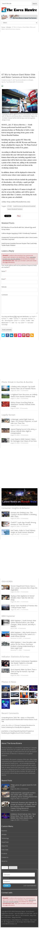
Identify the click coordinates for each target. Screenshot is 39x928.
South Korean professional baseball (24, 206)
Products (4, 853)
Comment (5, 295)
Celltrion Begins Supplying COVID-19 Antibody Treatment (19, 233)
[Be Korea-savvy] (20, 9)
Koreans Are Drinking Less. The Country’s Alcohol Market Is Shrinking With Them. (24, 514)
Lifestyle (8, 27)
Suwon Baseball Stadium (14, 209)
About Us (4, 861)
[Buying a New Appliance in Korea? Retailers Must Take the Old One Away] (6, 597)
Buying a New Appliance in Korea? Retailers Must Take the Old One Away (22, 598)
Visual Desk (5, 842)
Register (13, 867)
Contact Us (5, 857)
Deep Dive (5, 846)
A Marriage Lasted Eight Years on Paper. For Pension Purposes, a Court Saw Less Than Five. (24, 421)
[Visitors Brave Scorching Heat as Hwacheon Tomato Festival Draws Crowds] (6, 404)
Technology (5, 838)
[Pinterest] (28, 335)
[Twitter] (3, 335)
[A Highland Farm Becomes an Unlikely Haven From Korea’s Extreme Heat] (6, 396)
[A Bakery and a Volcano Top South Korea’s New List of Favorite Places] (6, 388)
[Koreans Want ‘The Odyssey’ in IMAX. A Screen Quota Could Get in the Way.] (33, 695)
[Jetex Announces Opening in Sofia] (24, 695)
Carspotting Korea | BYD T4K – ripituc (13, 717)
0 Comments (24, 390)
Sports (4, 82)
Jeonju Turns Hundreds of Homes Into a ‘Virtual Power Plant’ (24, 607)
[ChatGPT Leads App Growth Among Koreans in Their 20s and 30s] (6, 524)
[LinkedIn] (11, 335)
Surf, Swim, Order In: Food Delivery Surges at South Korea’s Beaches (23, 531)
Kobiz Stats (5, 850)
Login (5, 867)
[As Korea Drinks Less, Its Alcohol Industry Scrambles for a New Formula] (15, 701)
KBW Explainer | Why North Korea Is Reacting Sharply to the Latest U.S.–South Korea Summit (23, 634)
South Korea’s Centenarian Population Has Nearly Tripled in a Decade (24, 662)
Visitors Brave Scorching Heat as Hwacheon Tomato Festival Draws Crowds (23, 404)
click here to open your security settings (19, 258)
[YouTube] (24, 335)
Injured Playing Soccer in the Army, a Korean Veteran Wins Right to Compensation (23, 431)
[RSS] (32, 335)
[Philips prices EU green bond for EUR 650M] (6, 688)
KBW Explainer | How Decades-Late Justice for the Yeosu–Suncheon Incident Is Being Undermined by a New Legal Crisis (23, 645)
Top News (9, 82)
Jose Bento (5, 731)
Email (4, 279)
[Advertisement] (19, 51)
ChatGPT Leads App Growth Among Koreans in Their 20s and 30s (23, 523)
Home (3, 27)
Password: (6, 878)
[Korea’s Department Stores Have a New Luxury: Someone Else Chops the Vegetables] (6, 587)
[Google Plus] (15, 335)
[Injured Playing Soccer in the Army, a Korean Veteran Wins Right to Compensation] (6, 430)
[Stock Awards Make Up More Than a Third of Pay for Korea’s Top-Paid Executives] (6, 671)
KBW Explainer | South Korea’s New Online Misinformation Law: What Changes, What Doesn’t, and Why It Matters (23, 623)
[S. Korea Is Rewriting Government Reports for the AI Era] (6, 704)
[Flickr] (19, 335)
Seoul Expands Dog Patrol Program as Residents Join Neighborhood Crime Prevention (18, 732)
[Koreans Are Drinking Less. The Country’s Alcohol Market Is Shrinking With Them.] (6, 514)
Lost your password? (29, 885)
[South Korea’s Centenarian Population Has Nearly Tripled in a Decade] (6, 663)
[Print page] (20, 86)
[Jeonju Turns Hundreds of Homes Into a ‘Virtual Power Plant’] (6, 607)
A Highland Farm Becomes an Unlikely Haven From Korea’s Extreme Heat (24, 395)
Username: (6, 871)
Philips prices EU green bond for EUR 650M (23, 786)
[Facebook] (7, 335)
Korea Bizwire (22, 80)
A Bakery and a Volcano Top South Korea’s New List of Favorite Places (23, 388)
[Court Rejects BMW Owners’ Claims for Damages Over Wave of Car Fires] (6, 440)
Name (4, 271)
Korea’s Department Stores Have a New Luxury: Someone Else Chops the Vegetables (24, 588)
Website (4, 287)
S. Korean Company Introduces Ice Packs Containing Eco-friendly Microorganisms (18, 726)
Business (4, 831)
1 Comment (26, 650)
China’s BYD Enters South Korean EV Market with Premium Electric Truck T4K (19, 719)
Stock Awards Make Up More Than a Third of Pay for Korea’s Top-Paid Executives (23, 671)
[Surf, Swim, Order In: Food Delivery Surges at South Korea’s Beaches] (6, 532)
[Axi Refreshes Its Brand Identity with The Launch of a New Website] (15, 694)
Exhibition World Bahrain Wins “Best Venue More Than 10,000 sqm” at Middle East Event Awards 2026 (23, 816)
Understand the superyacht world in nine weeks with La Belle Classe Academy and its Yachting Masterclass (24, 795)
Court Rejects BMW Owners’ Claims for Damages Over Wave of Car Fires (24, 440)
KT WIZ (9, 206)
